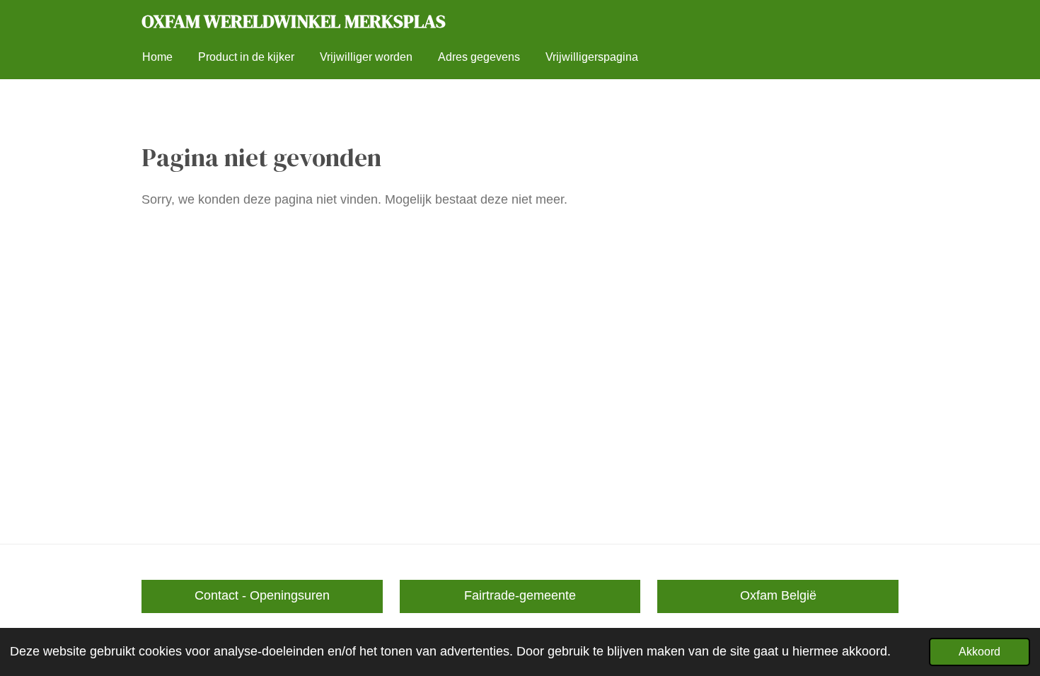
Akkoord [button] (979, 651)
